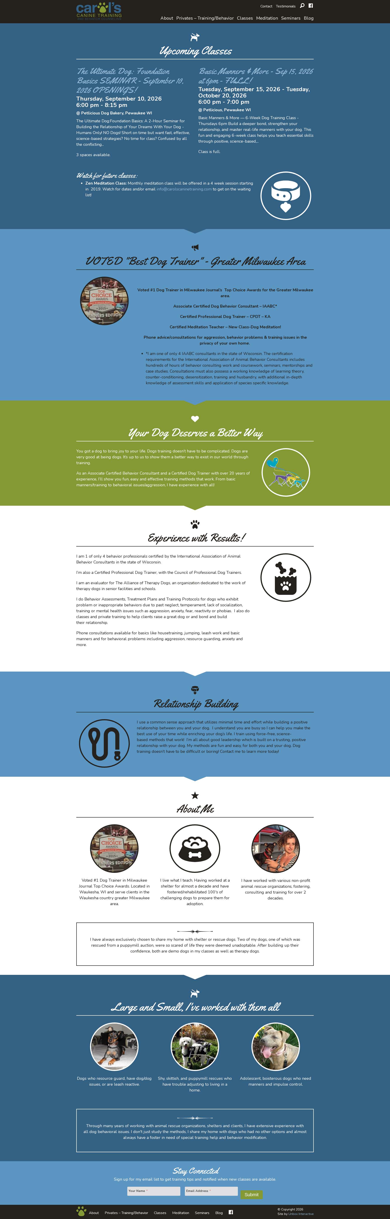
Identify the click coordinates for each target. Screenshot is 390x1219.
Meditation (267, 18)
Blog (309, 18)
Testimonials (286, 6)
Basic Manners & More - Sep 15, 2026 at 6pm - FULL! (255, 75)
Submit (252, 1194)
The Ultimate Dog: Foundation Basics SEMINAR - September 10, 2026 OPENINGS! (130, 80)
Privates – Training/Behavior (205, 18)
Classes (245, 18)
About (166, 18)
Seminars (291, 18)
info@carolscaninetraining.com (184, 189)
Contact (266, 6)
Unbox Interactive (301, 1214)
